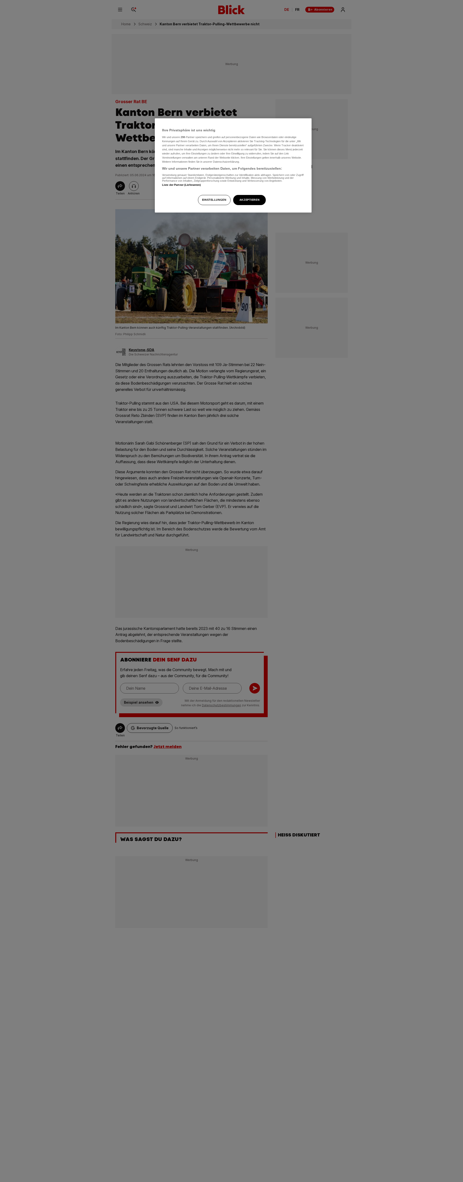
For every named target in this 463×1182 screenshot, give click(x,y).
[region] (233, 165)
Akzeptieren (249, 199)
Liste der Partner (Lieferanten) (181, 184)
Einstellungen (214, 199)
